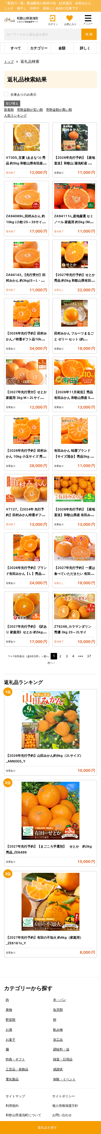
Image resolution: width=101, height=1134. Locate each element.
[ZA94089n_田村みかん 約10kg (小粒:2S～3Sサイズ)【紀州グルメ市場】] (26, 196)
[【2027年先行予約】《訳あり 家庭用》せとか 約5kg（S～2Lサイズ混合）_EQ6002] (26, 606)
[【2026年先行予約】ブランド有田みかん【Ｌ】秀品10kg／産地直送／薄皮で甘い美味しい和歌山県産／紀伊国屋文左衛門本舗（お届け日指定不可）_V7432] (26, 547)
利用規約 (12, 1106)
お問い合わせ (62, 1115)
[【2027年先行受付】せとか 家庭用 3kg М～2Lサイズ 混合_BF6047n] (26, 372)
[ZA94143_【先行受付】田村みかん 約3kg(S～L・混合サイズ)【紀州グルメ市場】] (26, 254)
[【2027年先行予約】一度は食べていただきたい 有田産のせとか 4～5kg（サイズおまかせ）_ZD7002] (74, 547)
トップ (9, 62)
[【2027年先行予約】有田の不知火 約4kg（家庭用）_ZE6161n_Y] (50, 902)
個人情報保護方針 (65, 1106)
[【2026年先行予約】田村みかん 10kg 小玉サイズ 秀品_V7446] (26, 430)
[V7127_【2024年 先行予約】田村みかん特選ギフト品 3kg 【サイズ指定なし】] (26, 489)
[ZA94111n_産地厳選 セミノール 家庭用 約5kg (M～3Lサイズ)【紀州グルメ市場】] (74, 196)
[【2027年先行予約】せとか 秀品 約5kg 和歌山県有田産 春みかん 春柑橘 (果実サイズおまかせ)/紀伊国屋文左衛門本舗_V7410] (74, 254)
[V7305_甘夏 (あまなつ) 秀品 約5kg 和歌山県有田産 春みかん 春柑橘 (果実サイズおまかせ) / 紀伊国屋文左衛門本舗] (26, 137)
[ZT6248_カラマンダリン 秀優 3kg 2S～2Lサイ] (74, 606)
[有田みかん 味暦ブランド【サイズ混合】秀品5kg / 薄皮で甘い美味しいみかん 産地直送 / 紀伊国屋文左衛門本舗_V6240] (74, 430)
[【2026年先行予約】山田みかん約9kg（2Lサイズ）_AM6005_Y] (50, 720)
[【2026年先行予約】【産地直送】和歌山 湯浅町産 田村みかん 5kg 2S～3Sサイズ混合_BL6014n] (74, 137)
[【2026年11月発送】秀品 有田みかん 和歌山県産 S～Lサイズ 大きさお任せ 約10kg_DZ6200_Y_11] (74, 372)
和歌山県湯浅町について (23, 1115)
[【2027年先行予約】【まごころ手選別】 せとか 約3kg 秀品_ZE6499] (50, 811)
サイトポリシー (63, 1096)
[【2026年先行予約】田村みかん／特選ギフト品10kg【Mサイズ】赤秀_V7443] (26, 313)
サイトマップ (15, 1096)
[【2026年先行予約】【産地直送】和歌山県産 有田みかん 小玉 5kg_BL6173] (74, 489)
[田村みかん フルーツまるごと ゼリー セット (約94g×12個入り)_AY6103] (74, 313)
